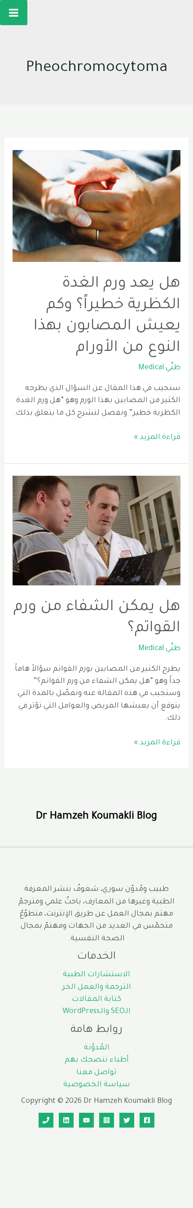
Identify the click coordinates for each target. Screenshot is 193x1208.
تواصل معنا (96, 1073)
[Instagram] (106, 1120)
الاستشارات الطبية (96, 975)
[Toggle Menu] (13, 12)
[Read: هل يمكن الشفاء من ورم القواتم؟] (96, 531)
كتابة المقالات (96, 1000)
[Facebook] (147, 1120)
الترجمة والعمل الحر (96, 987)
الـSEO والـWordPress (96, 1012)
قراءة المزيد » (157, 438)
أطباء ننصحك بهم (97, 1060)
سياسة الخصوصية (96, 1085)
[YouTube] (86, 1120)
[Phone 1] (46, 1120)
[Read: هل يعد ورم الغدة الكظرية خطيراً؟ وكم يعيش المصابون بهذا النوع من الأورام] (96, 207)
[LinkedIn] (66, 1120)
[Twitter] (126, 1120)
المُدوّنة (97, 1048)
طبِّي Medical (159, 368)
